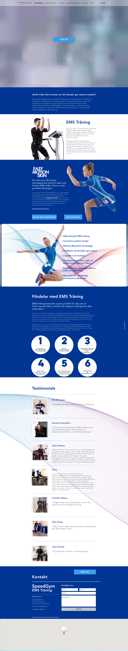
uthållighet (64, 350)
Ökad (64, 348)
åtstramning (41, 350)
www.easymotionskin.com (40, 208)
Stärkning (87, 371)
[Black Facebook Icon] (101, 3)
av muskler (41, 351)
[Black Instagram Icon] (104, 3)
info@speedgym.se (39, 609)
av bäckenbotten (87, 372)
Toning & (41, 348)
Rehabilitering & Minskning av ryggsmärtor (87, 350)
